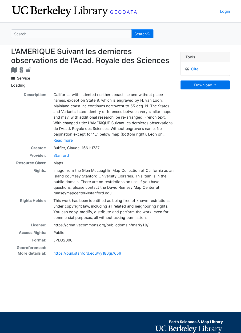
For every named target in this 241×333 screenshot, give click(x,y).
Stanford (61, 155)
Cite (194, 69)
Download (203, 85)
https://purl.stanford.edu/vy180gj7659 (87, 253)
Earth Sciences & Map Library (196, 321)
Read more (63, 140)
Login (225, 11)
